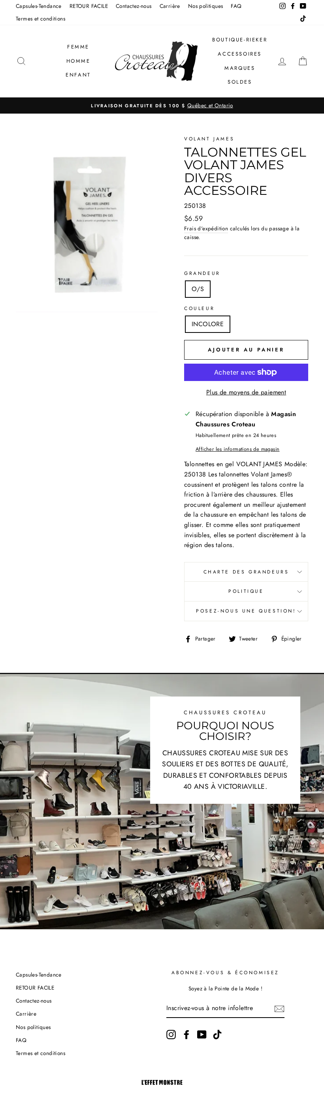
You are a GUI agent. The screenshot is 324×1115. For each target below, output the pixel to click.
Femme (78, 46)
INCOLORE (208, 324)
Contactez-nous (134, 6)
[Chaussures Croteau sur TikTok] (217, 1034)
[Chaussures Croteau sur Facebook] (186, 1034)
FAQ (236, 6)
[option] (162, 105)
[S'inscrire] (279, 1008)
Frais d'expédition (206, 228)
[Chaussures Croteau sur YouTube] (202, 1034)
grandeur (202, 273)
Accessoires (240, 54)
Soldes (240, 82)
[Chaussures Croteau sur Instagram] (171, 1034)
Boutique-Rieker (239, 39)
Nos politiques (205, 6)
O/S (198, 288)
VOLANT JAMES (209, 138)
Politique (246, 591)
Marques (239, 68)
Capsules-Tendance (39, 6)
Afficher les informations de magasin (237, 449)
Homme (78, 61)
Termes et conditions (40, 18)
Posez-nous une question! (246, 610)
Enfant (78, 74)
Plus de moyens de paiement (246, 392)
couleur (199, 308)
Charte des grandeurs (246, 571)
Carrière (170, 6)
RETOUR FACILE (89, 6)
